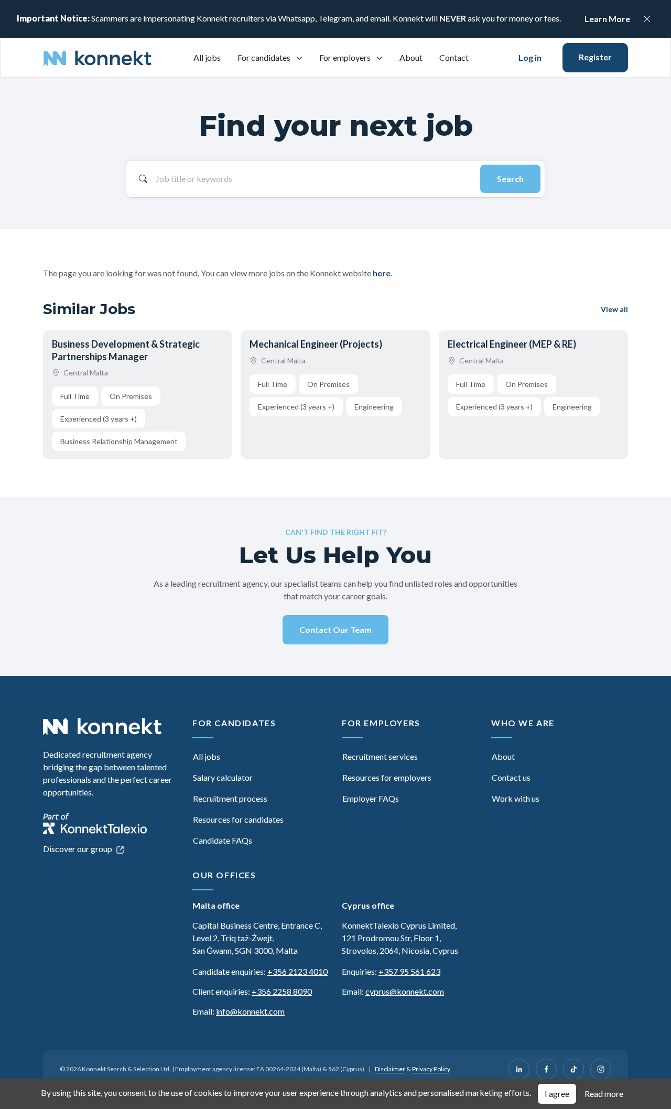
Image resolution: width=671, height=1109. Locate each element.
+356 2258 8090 (282, 991)
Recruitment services (380, 756)
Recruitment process (230, 798)
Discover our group (78, 849)
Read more (604, 1094)
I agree (557, 1094)
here (382, 273)
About (411, 57)
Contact (454, 57)
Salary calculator (223, 777)
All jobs (207, 57)
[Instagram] (600, 1069)
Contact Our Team (335, 629)
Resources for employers (386, 777)
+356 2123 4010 (297, 971)
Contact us (511, 777)
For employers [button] (345, 57)
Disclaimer (390, 1069)
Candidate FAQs (222, 840)
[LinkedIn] (518, 1069)
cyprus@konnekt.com (404, 991)
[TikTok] (573, 1069)
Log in (530, 57)
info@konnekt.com (250, 1011)
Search (510, 179)
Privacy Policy (431, 1069)
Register (595, 57)
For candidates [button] (264, 57)
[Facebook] (546, 1069)
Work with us (515, 798)
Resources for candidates (238, 819)
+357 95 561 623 (409, 971)
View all (614, 309)
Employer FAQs (370, 798)
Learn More (607, 19)
